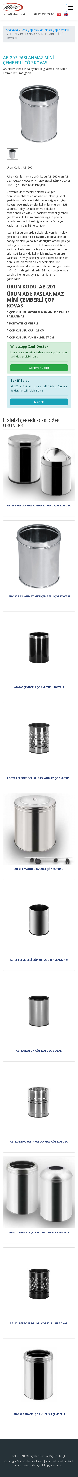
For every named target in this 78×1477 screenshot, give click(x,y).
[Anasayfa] (13, 7)
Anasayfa (12, 30)
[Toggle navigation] (70, 8)
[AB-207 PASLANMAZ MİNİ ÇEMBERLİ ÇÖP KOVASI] (39, 114)
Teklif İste (39, 402)
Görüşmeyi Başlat (39, 368)
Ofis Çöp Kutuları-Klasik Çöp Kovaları (45, 30)
